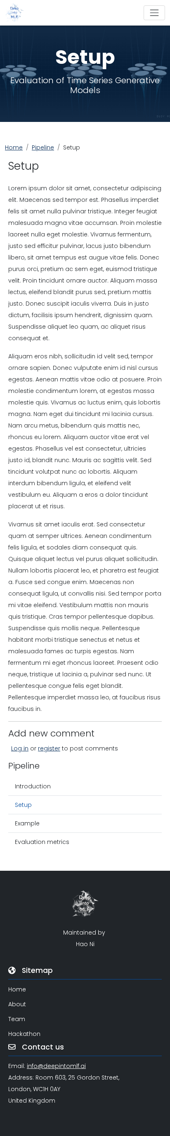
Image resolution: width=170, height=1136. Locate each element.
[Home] (18, 12)
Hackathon (24, 1034)
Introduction (33, 786)
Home (14, 147)
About (17, 1004)
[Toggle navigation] (154, 12)
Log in (19, 748)
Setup (23, 805)
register (49, 748)
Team (16, 1019)
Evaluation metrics (42, 842)
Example (27, 823)
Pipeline (43, 147)
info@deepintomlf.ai (56, 1066)
